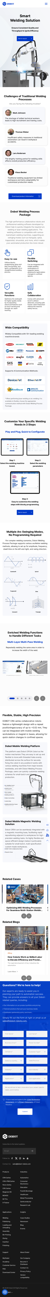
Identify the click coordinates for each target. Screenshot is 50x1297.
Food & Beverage (26, 1191)
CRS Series (7, 1188)
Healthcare (24, 1194)
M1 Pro (5, 1199)
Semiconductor (25, 1202)
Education (23, 1187)
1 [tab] (12, 698)
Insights (23, 1212)
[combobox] (36, 1052)
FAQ (4, 1269)
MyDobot (6, 1258)
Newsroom (24, 1221)
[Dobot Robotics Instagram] (20, 1158)
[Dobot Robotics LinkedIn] (24, 1158)
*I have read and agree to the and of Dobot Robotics (23, 1102)
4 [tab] (25, 698)
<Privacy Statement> (25, 1102)
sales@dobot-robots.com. (15, 1020)
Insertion (6, 1242)
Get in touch (22, 38)
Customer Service (9, 1265)
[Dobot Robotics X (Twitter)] (16, 1158)
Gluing (5, 1238)
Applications (7, 1212)
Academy (6, 1262)
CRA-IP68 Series (9, 1181)
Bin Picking (7, 1235)
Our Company (25, 1258)
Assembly (6, 1231)
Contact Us (24, 1268)
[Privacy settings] (5, 1292)
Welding (5, 1218)
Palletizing (6, 1221)
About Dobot (24, 1252)
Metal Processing (26, 1198)
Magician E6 (7, 1192)
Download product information (23, 196)
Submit (25, 1111)
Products (6, 1172)
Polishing (6, 1245)
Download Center (9, 1272)
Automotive (24, 1178)
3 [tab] (21, 698)
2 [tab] (17, 698)
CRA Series (7, 1178)
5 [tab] (29, 698)
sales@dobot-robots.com (22, 1164)
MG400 (5, 1195)
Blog (21, 1225)
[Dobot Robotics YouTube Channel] (27, 1158)
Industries (23, 1172)
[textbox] (36, 1052)
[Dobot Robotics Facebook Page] (12, 1158)
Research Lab (25, 1205)
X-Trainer (6, 1203)
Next (42, 698)
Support (5, 1252)
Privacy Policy (25, 1271)
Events (22, 1229)
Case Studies (25, 1218)
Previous (36, 698)
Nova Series (7, 1185)
